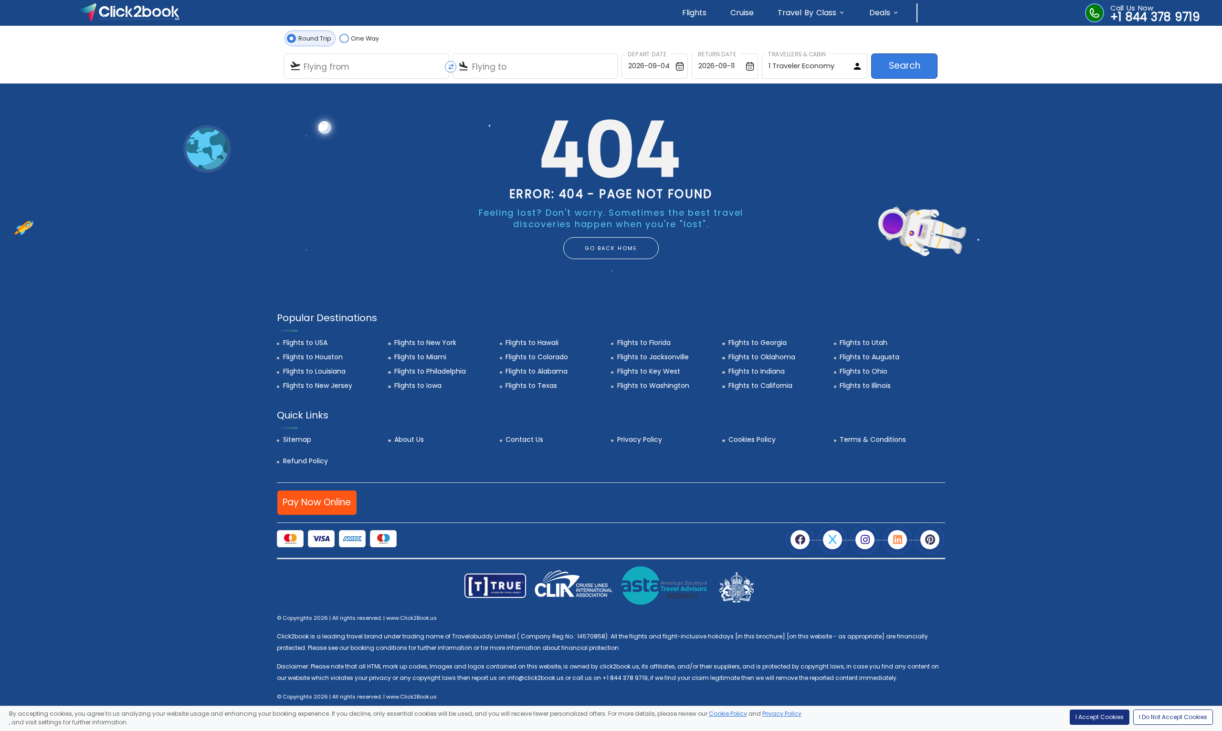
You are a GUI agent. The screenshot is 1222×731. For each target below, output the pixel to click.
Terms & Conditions (873, 439)
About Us (409, 439)
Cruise (742, 12)
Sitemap (297, 439)
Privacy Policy (639, 439)
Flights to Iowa (418, 385)
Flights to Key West (648, 371)
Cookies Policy (752, 439)
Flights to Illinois (865, 385)
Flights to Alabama (537, 371)
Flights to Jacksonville (653, 357)
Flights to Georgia (757, 342)
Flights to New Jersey (317, 385)
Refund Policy (305, 461)
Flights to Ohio (863, 371)
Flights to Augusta (869, 357)
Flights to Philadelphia (430, 371)
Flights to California (760, 385)
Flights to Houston (313, 357)
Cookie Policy (728, 714)
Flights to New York (425, 342)
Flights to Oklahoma (761, 357)
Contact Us (524, 439)
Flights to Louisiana (314, 371)
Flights (694, 12)
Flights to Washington (653, 385)
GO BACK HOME (611, 248)
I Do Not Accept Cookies (1173, 717)
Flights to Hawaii (532, 342)
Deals (879, 12)
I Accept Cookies (1099, 717)
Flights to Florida (644, 342)
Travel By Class (807, 12)
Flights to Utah (863, 342)
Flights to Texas (531, 385)
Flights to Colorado (537, 357)
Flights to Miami (420, 357)
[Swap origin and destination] (450, 67)
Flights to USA (305, 342)
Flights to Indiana (756, 371)
